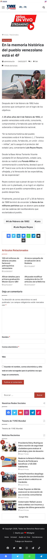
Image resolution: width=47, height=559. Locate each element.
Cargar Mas (23, 517)
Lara (38, 221)
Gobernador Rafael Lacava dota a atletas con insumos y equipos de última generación (31, 504)
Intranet (14, 537)
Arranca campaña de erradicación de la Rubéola (34, 260)
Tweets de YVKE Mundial (12, 428)
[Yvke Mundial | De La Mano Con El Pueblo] (17, 7)
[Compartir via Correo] (38, 236)
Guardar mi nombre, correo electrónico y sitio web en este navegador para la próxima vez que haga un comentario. (22, 371)
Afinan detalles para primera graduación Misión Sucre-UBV (11, 279)
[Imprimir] (23, 240)
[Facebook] (9, 236)
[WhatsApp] (28, 236)
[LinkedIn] (18, 236)
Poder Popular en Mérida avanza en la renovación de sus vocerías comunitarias (30, 492)
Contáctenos (37, 537)
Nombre (6, 337)
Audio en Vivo (24, 537)
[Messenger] (23, 236)
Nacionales (14, 35)
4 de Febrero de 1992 (18, 221)
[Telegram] (33, 236)
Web (4, 357)
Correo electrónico (10, 347)
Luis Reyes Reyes (24, 227)
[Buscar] (43, 8)
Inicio (6, 35)
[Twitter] (14, 236)
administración (9, 61)
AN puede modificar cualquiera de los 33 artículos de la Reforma (35, 279)
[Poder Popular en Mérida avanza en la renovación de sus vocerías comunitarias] (9, 493)
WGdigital (30, 533)
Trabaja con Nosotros (23, 541)
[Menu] (3, 8)
